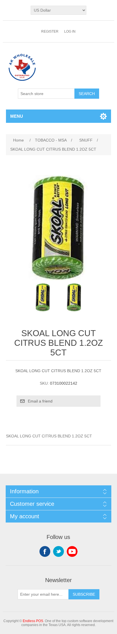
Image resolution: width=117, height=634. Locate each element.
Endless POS (33, 621)
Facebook (44, 551)
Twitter (58, 551)
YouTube (72, 551)
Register (49, 31)
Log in (70, 31)
